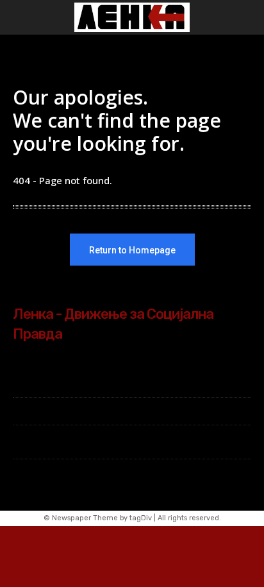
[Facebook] (21, 359)
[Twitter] (21, 376)
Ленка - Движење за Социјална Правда (113, 324)
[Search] (246, 17)
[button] (21, 17)
